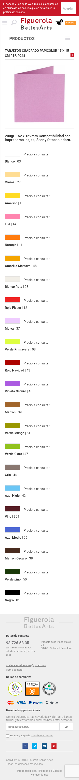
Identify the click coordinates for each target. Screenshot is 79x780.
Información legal (27, 770)
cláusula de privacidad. (42, 735)
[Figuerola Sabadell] (36, 24)
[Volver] (72, 55)
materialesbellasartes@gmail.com (26, 665)
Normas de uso (39, 774)
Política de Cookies (50, 770)
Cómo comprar (14, 669)
